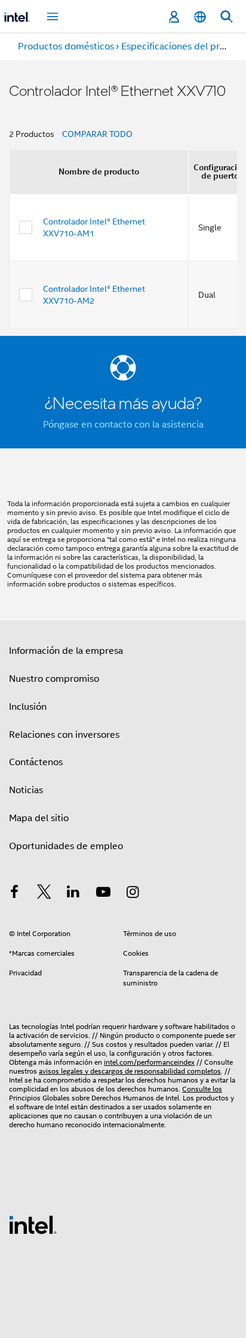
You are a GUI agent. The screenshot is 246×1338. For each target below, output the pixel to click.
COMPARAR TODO (97, 134)
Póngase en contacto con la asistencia (123, 425)
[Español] (200, 17)
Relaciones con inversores (64, 735)
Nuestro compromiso (54, 679)
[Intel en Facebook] (14, 894)
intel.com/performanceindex (149, 1062)
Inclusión (28, 707)
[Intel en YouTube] (103, 894)
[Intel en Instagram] (132, 894)
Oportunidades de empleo (66, 846)
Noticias (26, 790)
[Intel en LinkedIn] (73, 894)
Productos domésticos (66, 46)
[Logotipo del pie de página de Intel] (33, 1224)
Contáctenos (36, 762)
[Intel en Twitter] (44, 894)
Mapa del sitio (39, 818)
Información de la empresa (66, 651)
